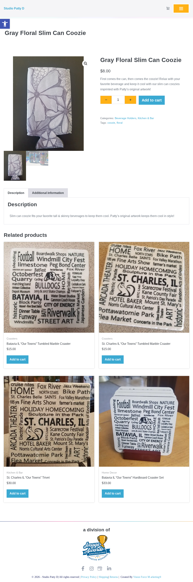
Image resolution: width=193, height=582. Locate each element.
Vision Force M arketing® (147, 576)
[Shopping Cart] (167, 8)
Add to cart (152, 100)
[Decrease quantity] (106, 100)
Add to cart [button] (17, 359)
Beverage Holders (125, 118)
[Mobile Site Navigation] (181, 8)
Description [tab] (16, 193)
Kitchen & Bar (146, 118)
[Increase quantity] (130, 100)
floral (120, 122)
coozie (111, 122)
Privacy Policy (89, 576)
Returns (114, 576)
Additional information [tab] (48, 193)
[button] (5, 24)
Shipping (103, 576)
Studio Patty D (14, 8)
